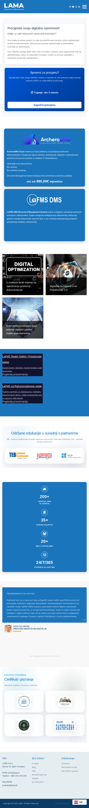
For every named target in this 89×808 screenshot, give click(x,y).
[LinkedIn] (79, 6)
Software (66, 763)
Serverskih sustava (70, 771)
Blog (34, 767)
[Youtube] (73, 6)
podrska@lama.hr (10, 785)
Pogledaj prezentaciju (15, 374)
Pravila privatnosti (62, 803)
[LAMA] (13, 6)
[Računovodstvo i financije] (44, 455)
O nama (35, 763)
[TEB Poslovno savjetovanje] (18, 455)
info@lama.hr (14, 772)
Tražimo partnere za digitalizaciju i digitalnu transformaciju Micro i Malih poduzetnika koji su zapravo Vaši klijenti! (22, 395)
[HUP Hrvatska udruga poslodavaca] (71, 455)
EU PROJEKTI (38, 782)
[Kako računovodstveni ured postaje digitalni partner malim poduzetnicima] (22, 318)
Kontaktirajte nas (39, 775)
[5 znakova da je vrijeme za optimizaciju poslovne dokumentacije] (22, 274)
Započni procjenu (44, 105)
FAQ (33, 771)
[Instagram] (76, 6)
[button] (84, 6)
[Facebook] (70, 6)
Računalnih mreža (69, 767)
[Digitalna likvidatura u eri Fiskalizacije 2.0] (66, 274)
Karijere (35, 778)
